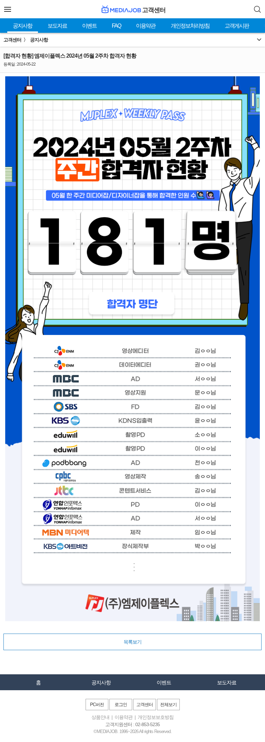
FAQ (116, 26)
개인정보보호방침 (156, 717)
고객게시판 (237, 26)
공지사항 (22, 26)
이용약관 (145, 26)
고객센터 (144, 704)
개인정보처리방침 (190, 26)
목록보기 (132, 642)
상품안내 (100, 717)
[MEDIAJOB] (120, 9)
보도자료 (57, 26)
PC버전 (97, 704)
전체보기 (168, 704)
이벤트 (89, 26)
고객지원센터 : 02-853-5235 (132, 724)
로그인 (121, 704)
